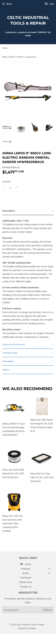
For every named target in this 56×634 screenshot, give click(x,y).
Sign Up (48, 610)
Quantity (6, 181)
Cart (51, 3)
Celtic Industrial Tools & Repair (28, 20)
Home (5, 48)
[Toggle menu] (49, 568)
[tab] (28, 211)
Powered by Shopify (27, 628)
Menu (9, 3)
